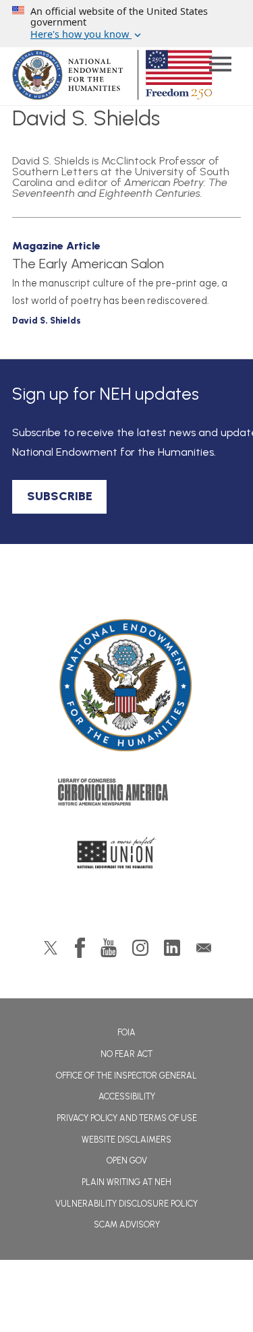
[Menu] (220, 65)
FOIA (126, 1032)
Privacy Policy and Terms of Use (127, 1118)
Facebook (80, 948)
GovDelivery (204, 948)
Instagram (140, 948)
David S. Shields (46, 320)
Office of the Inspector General (126, 1075)
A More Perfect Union (126, 857)
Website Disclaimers (126, 1139)
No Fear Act (126, 1054)
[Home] (127, 685)
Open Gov (127, 1160)
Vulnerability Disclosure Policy (126, 1204)
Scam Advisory (127, 1224)
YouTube (109, 947)
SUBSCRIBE (59, 496)
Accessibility (127, 1096)
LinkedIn (172, 948)
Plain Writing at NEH (126, 1182)
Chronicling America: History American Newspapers (127, 795)
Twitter (50, 948)
